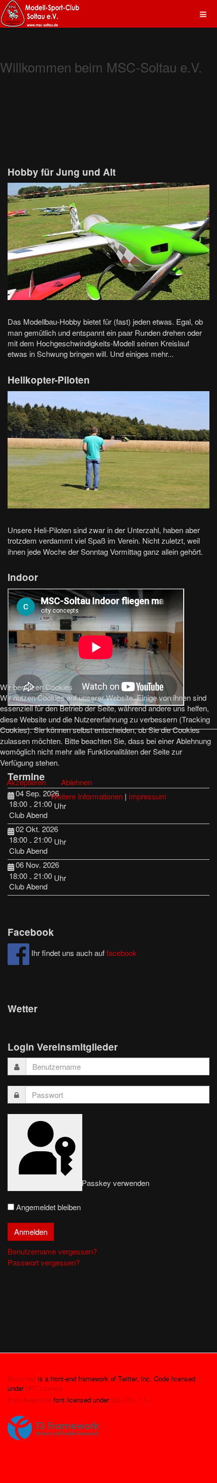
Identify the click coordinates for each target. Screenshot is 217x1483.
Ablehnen (76, 782)
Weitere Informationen (86, 796)
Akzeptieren (26, 782)
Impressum (148, 796)
